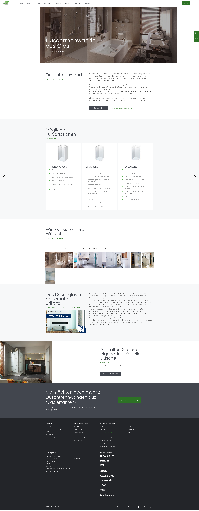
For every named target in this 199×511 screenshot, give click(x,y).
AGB (128, 507)
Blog (168, 3)
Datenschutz (121, 507)
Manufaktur (58, 3)
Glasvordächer (77, 427)
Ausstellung (76, 3)
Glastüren (103, 427)
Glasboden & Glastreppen (108, 446)
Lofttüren (103, 429)
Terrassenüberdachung (80, 432)
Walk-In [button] (105, 249)
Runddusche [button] (87, 249)
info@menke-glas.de (52, 437)
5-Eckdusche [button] (69, 249)
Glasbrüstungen (78, 429)
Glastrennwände (105, 440)
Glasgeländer (104, 443)
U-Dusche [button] (78, 249)
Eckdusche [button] (60, 249)
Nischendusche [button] (50, 249)
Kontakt (129, 440)
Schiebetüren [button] (97, 249)
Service (67, 3)
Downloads (130, 438)
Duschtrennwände (106, 432)
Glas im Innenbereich (44, 3)
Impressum (112, 507)
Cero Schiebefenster (79, 438)
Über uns (173, 3)
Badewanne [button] (113, 249)
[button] (4, 177)
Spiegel (102, 435)
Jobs (178, 3)
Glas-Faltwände (78, 435)
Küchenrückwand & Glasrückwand (110, 438)
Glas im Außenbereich (26, 3)
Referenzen (86, 3)
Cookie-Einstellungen (145, 507)
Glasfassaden (77, 440)
